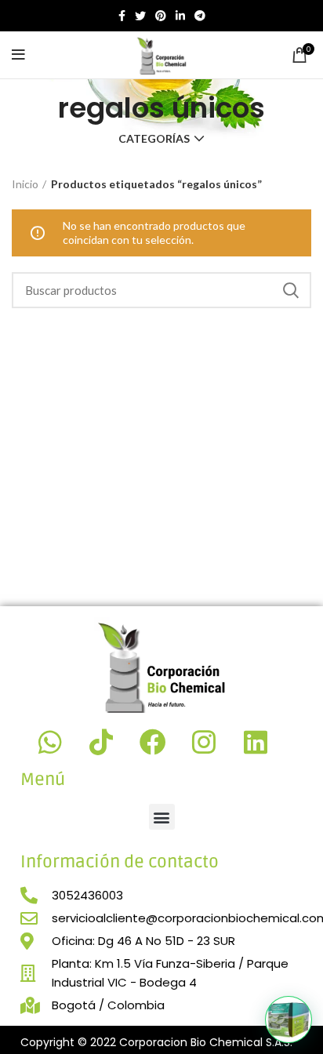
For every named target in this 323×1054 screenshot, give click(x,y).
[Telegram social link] (200, 15)
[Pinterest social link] (161, 15)
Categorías (154, 138)
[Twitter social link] (140, 15)
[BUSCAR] (290, 290)
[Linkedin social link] (180, 15)
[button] (162, 817)
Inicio (25, 184)
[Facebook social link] (122, 15)
